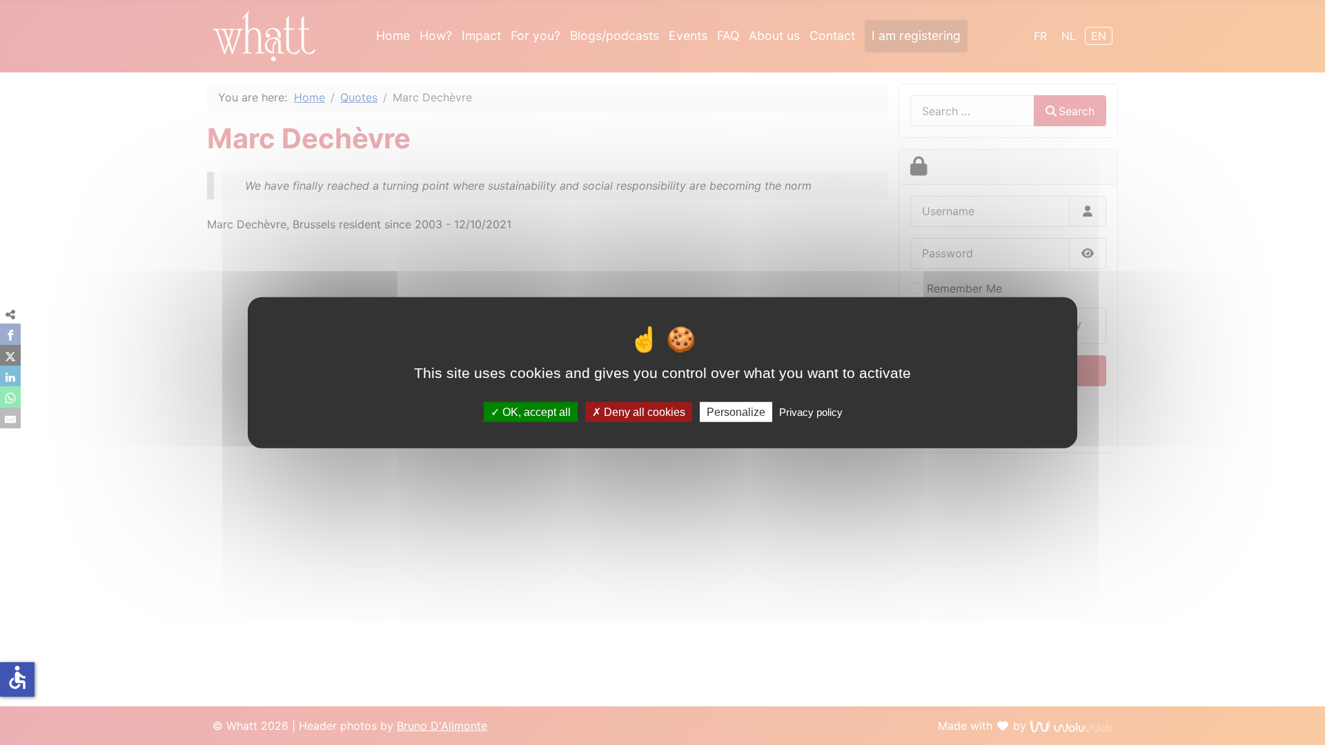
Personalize (736, 411)
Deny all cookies (643, 411)
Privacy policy (811, 411)
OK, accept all (535, 411)
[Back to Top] (1306, 725)
